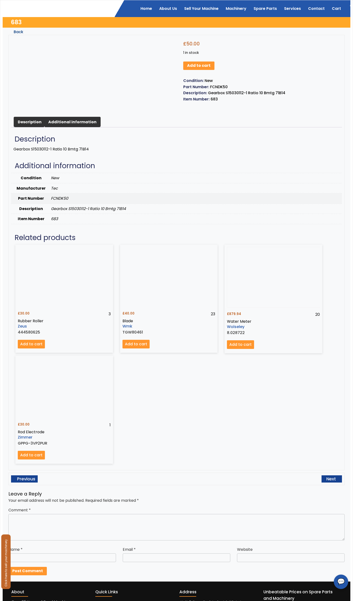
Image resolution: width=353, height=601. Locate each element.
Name (15, 549)
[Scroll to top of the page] (346, 597)
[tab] (30, 122)
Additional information (72, 122)
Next (331, 479)
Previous (25, 479)
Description (30, 122)
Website (245, 549)
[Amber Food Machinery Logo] (37, 8)
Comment (19, 510)
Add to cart (199, 65)
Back (18, 32)
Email (129, 549)
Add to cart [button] (31, 344)
